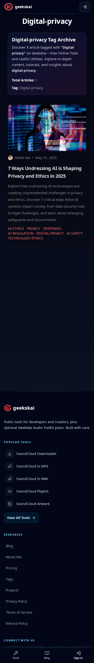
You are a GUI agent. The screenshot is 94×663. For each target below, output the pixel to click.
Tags (9, 579)
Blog (47, 658)
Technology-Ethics (25, 238)
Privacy (33, 228)
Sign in (78, 658)
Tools (16, 658)
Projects (12, 590)
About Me (13, 557)
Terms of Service (19, 612)
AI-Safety (75, 233)
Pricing (11, 568)
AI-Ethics (16, 228)
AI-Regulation (21, 233)
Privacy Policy (16, 601)
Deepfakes (52, 228)
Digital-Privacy (50, 233)
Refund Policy (17, 623)
